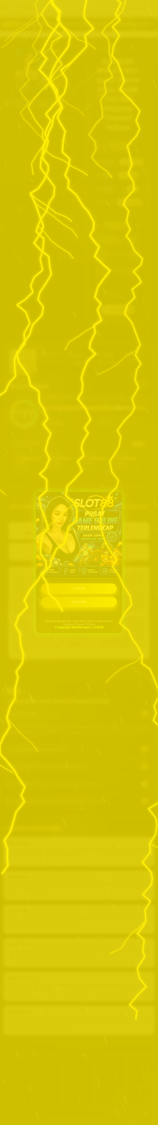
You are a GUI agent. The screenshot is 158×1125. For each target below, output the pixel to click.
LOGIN (79, 588)
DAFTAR (79, 602)
